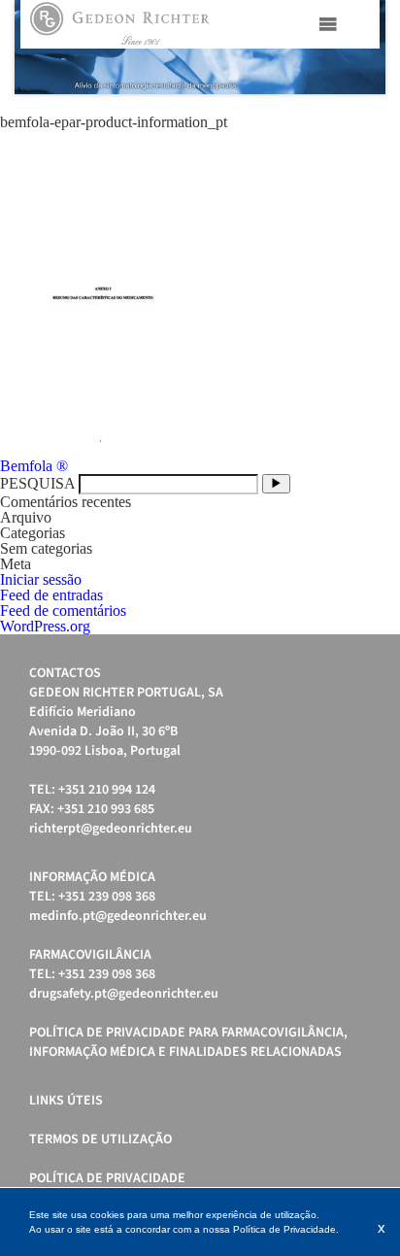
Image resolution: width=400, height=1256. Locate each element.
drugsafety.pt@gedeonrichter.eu (123, 993)
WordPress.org (45, 626)
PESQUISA (37, 483)
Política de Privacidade (107, 1178)
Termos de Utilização (100, 1139)
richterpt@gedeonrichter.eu (110, 828)
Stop (376, 118)
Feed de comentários (63, 610)
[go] (276, 483)
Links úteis (66, 1100)
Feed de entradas (51, 595)
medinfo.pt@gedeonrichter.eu (118, 916)
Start (361, 118)
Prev (39, 47)
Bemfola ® (34, 466)
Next (360, 47)
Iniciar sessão (41, 579)
